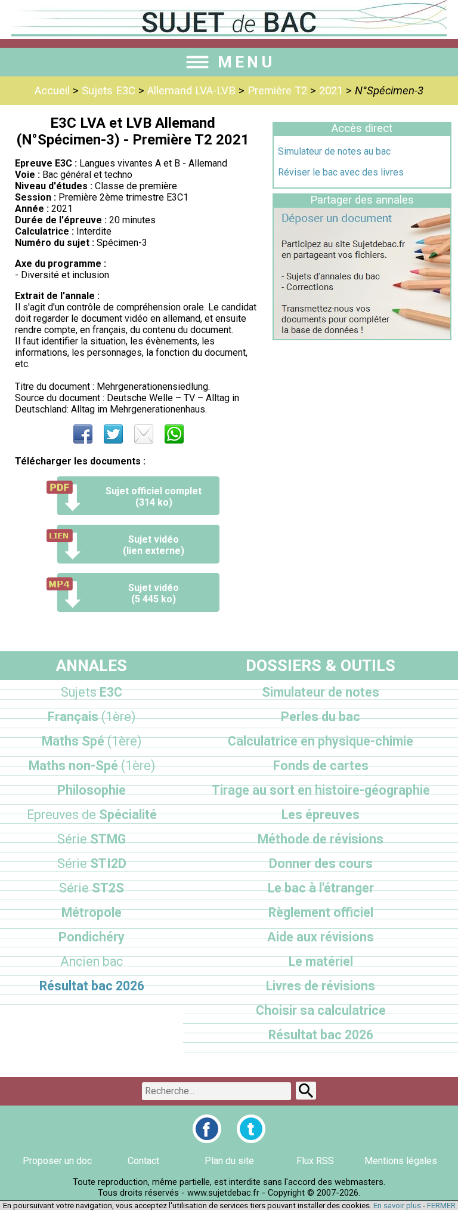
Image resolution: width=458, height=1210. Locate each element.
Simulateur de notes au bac (334, 151)
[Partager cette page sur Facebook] (82, 434)
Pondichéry (91, 936)
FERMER (441, 1205)
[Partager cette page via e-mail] (143, 434)
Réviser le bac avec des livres (341, 172)
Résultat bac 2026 (91, 985)
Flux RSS (315, 1160)
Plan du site (229, 1160)
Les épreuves (320, 814)
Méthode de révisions (320, 839)
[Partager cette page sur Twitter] (113, 434)
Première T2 (277, 90)
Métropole (91, 912)
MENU (246, 62)
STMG (91, 839)
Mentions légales (400, 1160)
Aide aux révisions (320, 936)
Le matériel (321, 961)
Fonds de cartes (321, 765)
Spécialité (92, 814)
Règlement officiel (320, 912)
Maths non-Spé (92, 765)
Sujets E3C (108, 90)
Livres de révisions (320, 985)
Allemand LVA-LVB (191, 90)
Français (91, 716)
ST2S (91, 887)
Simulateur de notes (320, 692)
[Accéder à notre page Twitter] (251, 1128)
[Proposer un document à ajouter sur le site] (362, 335)
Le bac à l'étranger (321, 887)
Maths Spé (91, 741)
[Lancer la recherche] (306, 1091)
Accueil (52, 90)
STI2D (91, 863)
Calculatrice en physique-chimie (320, 741)
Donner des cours (321, 863)
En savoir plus (397, 1205)
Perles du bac (320, 716)
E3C (91, 692)
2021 (331, 90)
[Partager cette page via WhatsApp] (174, 434)
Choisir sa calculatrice (321, 1010)
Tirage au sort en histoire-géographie (321, 790)
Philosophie (91, 790)
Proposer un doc (57, 1160)
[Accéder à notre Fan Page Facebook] (207, 1128)
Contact (143, 1160)
